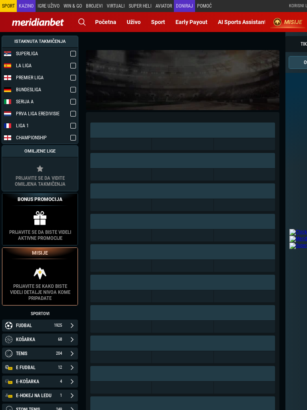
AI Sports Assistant (242, 22)
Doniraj (184, 6)
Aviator (163, 6)
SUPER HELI (140, 6)
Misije (293, 22)
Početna (105, 22)
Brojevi (94, 6)
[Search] (82, 22)
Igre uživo (49, 6)
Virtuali (116, 6)
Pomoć (204, 6)
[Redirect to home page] (38, 22)
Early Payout (191, 22)
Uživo (134, 22)
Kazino (26, 6)
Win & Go (73, 6)
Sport (158, 22)
